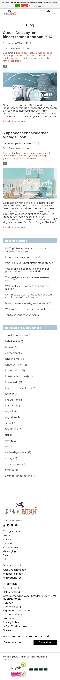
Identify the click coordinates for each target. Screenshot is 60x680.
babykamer (35, 53)
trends (11, 440)
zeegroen (15, 61)
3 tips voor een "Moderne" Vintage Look (25, 135)
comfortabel (14, 353)
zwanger (12, 470)
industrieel (44, 153)
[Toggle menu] (54, 12)
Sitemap (8, 630)
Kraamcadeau (11, 539)
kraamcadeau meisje (19, 376)
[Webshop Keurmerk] (18, 675)
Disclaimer (9, 618)
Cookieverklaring (13, 614)
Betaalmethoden (13, 592)
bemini (11, 347)
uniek (10, 446)
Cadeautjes (9, 543)
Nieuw (6, 535)
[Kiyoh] (18, 669)
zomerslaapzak (16, 464)
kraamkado (13, 382)
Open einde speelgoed (20, 388)
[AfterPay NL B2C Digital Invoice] (31, 669)
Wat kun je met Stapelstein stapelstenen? (29, 309)
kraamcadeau (15, 370)
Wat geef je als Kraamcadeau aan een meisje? (27, 287)
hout (21, 55)
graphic (34, 153)
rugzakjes (12, 417)
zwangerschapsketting (20, 475)
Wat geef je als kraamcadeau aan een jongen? (27, 279)
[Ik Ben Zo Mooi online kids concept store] (10, 12)
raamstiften (13, 405)
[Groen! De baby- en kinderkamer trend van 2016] (30, 102)
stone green (37, 58)
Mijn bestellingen (13, 573)
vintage (34, 155)
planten (25, 58)
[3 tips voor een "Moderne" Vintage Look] (30, 200)
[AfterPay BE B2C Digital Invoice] (36, 669)
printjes (11, 394)
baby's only (22, 53)
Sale (5, 555)
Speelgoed (13, 429)
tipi (8, 434)
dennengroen (10, 55)
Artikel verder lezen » (14, 121)
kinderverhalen (16, 364)
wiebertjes (30, 158)
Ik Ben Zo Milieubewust (17, 626)
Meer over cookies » (37, 6)
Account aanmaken (14, 569)
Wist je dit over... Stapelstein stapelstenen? (29, 263)
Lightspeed (8, 659)
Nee (24, 6)
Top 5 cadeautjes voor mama (22, 315)
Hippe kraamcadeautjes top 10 (23, 257)
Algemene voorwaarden (17, 610)
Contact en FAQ (12, 588)
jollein (33, 55)
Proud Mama (14, 399)
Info (5, 559)
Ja (17, 6)
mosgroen (14, 58)
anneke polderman (18, 335)
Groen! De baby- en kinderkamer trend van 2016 (27, 35)
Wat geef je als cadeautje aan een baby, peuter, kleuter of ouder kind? (28, 270)
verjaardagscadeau (18, 452)
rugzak (11, 411)
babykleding (14, 341)
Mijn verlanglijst (12, 577)
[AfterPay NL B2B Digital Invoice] (41, 669)
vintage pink (17, 158)
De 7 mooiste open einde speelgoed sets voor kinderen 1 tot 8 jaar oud (28, 296)
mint (5, 58)
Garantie (8, 602)
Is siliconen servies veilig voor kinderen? (28, 303)
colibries (47, 53)
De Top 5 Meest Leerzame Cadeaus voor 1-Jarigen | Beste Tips (29, 250)
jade (27, 55)
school (10, 423)
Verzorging (9, 551)
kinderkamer (44, 55)
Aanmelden (45, 642)
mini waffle (23, 155)
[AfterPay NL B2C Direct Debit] (45, 669)
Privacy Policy (11, 622)
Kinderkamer (10, 547)
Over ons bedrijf (12, 606)
